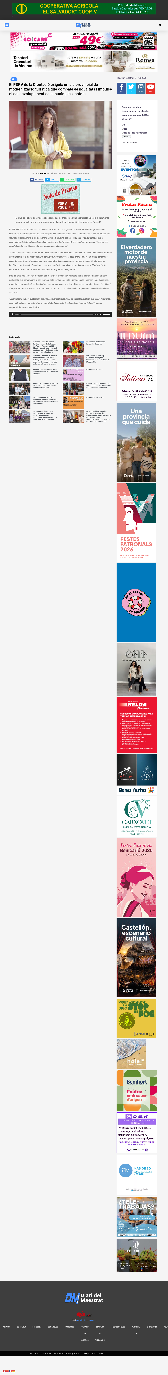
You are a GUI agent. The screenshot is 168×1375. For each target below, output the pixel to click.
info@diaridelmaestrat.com (86, 1320)
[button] (7, 25)
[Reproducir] (12, 314)
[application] (60, 314)
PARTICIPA (136, 1327)
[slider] (107, 314)
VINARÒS (6, 1327)
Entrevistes (152, 1327)
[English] (3, 1371)
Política (86, 173)
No (125, 128)
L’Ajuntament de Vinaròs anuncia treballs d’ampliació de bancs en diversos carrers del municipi (45, 400)
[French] (10, 1371)
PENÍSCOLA (36, 1327)
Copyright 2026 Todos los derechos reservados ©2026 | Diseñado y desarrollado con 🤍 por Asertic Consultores (65, 1353)
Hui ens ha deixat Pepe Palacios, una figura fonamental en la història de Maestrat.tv (98, 359)
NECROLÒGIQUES (118, 1327)
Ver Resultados (129, 142)
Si (125, 125)
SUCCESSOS (69, 1327)
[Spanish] (14, 1371)
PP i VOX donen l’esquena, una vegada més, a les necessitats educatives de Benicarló (99, 386)
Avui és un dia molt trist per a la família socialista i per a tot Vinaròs (45, 372)
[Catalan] (7, 1371)
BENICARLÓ (21, 1327)
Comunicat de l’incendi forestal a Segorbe (96, 343)
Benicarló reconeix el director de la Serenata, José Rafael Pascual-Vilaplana (45, 386)
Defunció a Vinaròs (94, 370)
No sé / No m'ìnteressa (135, 132)
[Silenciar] (101, 314)
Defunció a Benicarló (95, 397)
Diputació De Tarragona (100, 1333)
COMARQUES (76, 173)
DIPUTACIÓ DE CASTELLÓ (85, 1333)
